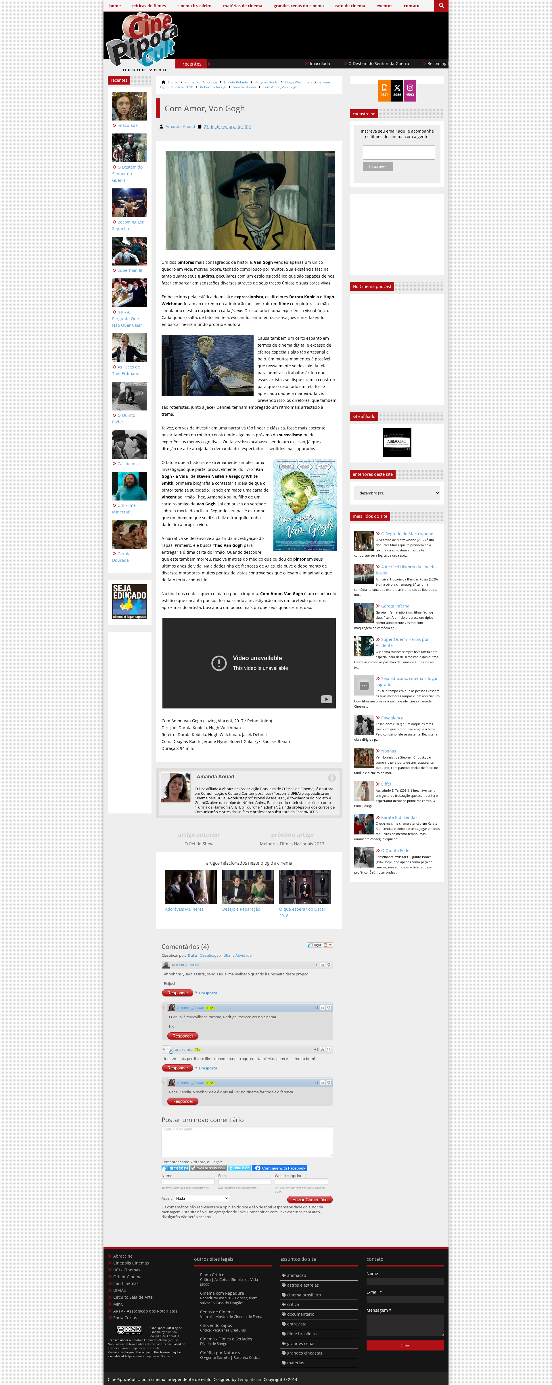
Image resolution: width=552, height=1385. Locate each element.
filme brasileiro (302, 1333)
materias (295, 1362)
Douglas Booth (266, 82)
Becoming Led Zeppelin (407, 63)
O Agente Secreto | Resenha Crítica (230, 1357)
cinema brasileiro (304, 1295)
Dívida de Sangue (214, 1343)
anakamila (184, 1049)
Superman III (130, 270)
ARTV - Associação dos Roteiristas (145, 1311)
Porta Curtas (125, 1317)
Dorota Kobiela (236, 82)
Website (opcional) (290, 1175)
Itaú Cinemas (126, 1283)
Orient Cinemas (128, 1276)
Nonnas (388, 751)
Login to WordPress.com (208, 1168)
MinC (118, 1304)
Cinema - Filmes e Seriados (226, 1339)
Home (173, 82)
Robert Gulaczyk (213, 87)
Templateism (249, 1379)
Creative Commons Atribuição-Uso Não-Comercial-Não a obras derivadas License (143, 1342)
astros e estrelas (303, 1285)
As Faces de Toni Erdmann (126, 370)
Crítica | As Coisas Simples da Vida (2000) (229, 1282)
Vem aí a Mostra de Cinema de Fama (231, 1316)
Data (192, 955)
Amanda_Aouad (190, 1007)
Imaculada (277, 63)
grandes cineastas (304, 1353)
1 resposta (207, 993)
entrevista (296, 1324)
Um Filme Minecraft (124, 509)
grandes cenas (301, 1343)
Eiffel (386, 784)
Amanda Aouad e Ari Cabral (163, 1334)
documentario (300, 1314)
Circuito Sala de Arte (133, 1297)
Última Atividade (237, 955)
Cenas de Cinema (217, 1312)
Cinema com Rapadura (222, 1293)
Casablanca (129, 463)
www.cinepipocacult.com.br (141, 1348)
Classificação (210, 955)
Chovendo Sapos (216, 1325)
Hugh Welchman (298, 82)
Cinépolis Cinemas (131, 1263)
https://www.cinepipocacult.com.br (149, 1356)
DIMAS (119, 1290)
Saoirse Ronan (244, 87)
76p (197, 1049)
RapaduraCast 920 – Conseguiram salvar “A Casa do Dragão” (229, 1300)
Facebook (331, 777)
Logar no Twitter (239, 1168)
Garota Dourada (121, 557)
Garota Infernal (396, 606)
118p (210, 1008)
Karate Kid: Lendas (399, 817)
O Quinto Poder (123, 418)
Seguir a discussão (328, 944)
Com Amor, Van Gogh (280, 87)
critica (212, 82)
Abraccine (123, 1256)
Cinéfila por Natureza (220, 1352)
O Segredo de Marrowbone (407, 533)
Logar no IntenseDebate (175, 1168)
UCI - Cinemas (126, 1270)
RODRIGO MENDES (188, 964)
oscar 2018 (184, 87)
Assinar (168, 1198)
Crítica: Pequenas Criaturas (223, 1330)
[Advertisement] (339, 51)
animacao (192, 82)
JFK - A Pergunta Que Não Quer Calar (127, 318)
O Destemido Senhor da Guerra (335, 63)
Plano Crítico (212, 1274)
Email (222, 1175)
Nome (167, 1175)
